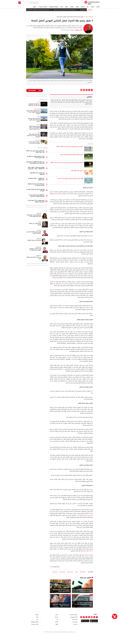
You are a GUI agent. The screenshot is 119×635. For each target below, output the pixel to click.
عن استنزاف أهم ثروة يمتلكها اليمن (34, 257)
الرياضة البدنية (83, 571)
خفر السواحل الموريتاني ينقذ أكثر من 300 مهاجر (34, 104)
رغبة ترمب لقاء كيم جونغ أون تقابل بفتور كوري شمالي (34, 120)
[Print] (81, 90)
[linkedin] (86, 617)
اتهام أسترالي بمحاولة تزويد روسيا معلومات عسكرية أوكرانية (49, 10)
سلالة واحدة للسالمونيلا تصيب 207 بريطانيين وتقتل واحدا (82, 590)
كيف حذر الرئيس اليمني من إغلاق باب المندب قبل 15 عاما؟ (35, 157)
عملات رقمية (37, 140)
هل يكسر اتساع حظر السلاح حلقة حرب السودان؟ (35, 190)
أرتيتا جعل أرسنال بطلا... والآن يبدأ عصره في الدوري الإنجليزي (33, 135)
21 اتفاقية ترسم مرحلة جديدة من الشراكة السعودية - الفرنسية (36, 195)
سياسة (92, 7)
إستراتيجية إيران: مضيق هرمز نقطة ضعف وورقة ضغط (34, 215)
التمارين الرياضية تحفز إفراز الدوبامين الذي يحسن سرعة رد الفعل (66, 162)
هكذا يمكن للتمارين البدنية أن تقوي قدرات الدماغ (70, 178)
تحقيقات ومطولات (53, 7)
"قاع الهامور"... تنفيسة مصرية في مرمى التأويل (36, 179)
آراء (87, 7)
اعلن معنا (75, 624)
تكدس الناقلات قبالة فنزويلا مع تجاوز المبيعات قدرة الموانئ (33, 112)
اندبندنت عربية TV (42, 7)
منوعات (72, 7)
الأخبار (98, 7)
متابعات (38, 117)
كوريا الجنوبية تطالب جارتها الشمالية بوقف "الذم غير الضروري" (76, 10)
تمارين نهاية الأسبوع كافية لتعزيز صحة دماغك (71, 154)
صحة (62, 7)
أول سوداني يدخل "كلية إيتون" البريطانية (37, 173)
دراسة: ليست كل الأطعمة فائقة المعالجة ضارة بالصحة (61, 590)
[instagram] (92, 617)
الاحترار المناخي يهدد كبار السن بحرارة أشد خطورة (61, 605)
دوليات (38, 124)
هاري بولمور (78, 30)
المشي (76, 571)
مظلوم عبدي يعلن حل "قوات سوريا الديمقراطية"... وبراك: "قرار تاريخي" (35, 168)
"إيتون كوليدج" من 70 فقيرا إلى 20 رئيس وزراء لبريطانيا (36, 201)
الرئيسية (91, 17)
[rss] (81, 617)
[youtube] (89, 617)
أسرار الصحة (55, 571)
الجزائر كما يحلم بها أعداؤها (34, 240)
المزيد (34, 7)
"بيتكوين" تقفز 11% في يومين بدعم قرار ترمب (34, 142)
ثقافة (77, 7)
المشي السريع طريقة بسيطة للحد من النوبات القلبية (69, 146)
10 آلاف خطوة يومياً (88, 551)
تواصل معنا (75, 622)
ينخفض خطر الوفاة (87, 515)
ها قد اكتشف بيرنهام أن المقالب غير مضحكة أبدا (35, 249)
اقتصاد (82, 7)
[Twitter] (94, 617)
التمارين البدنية (57, 194)
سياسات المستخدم (73, 614)
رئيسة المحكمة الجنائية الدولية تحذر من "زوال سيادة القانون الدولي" (34, 127)
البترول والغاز (37, 109)
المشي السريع (64, 284)
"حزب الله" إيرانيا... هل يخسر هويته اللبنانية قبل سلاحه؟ (36, 184)
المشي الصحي (62, 571)
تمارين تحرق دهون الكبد (77, 170)
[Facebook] (97, 617)
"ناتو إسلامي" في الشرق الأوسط (35, 224)
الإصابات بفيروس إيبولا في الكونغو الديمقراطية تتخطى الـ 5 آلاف (83, 604)
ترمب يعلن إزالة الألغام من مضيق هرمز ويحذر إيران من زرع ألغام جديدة (35, 162)
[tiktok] (84, 617)
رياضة (66, 7)
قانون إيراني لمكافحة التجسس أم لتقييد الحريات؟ (33, 232)
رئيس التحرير (74, 619)
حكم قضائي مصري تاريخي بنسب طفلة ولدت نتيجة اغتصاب (35, 151)
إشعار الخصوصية (74, 617)
